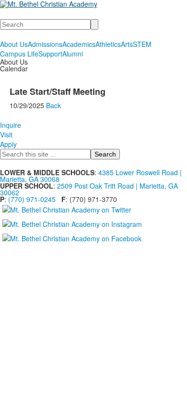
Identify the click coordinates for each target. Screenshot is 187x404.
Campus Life (19, 53)
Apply (8, 144)
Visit (6, 134)
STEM (142, 44)
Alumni (72, 53)
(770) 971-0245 (32, 199)
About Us (14, 44)
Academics (78, 44)
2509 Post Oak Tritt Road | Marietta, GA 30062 (89, 189)
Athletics (108, 44)
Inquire (10, 125)
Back (53, 105)
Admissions (45, 44)
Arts (127, 44)
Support (50, 53)
